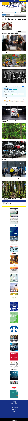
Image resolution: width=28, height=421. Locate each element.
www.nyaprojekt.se (14, 402)
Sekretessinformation (14, 420)
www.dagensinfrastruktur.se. (14, 404)
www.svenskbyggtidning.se (14, 403)
